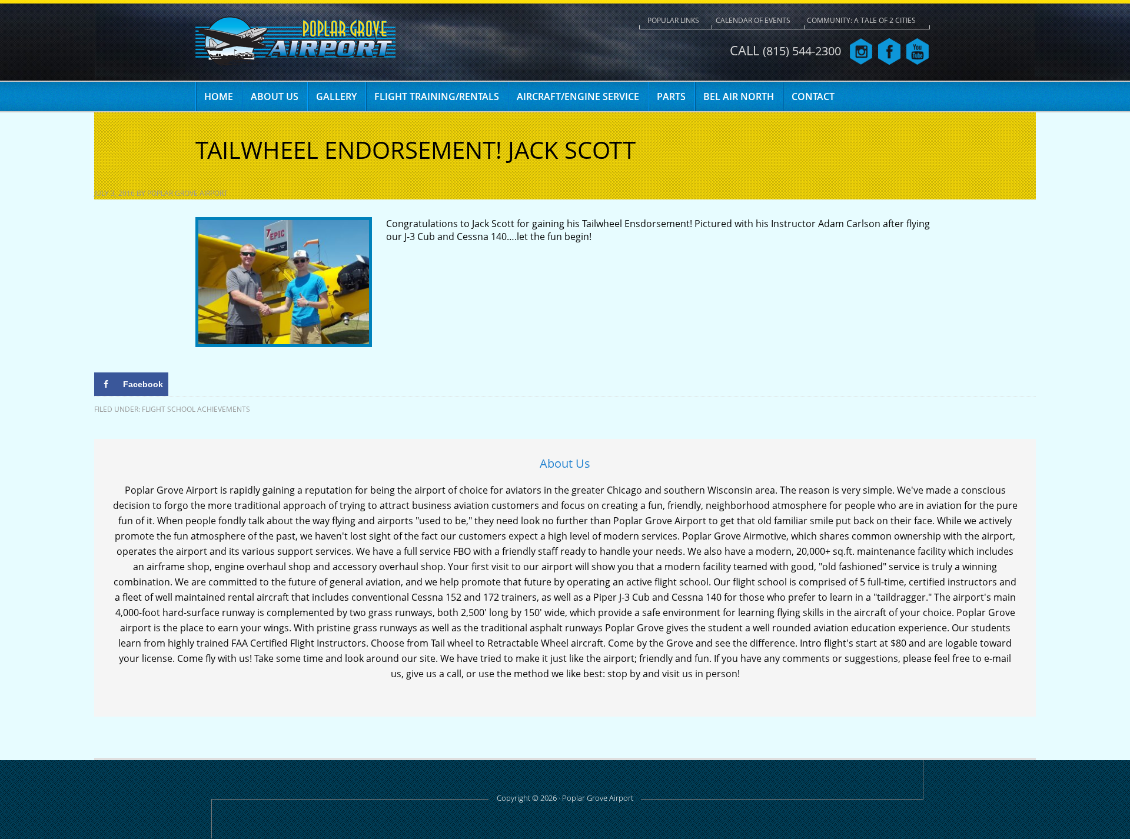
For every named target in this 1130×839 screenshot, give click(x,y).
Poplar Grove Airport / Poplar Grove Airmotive (295, 41)
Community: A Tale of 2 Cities (861, 20)
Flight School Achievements (196, 409)
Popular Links (673, 20)
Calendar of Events (753, 20)
